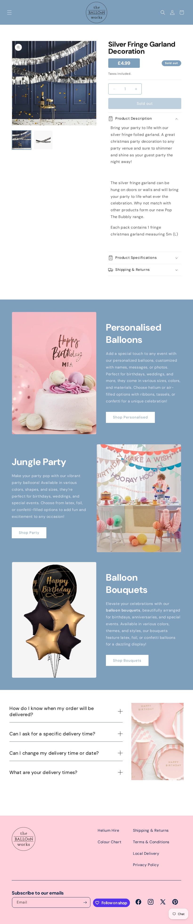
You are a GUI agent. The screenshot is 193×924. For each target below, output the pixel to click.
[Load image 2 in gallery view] (43, 140)
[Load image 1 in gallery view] (21, 140)
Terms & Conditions (151, 841)
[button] (9, 12)
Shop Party (29, 532)
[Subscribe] (85, 902)
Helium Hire (108, 830)
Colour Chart (109, 841)
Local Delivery (146, 853)
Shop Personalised (130, 417)
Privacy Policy (146, 864)
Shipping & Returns (151, 830)
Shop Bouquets (127, 660)
